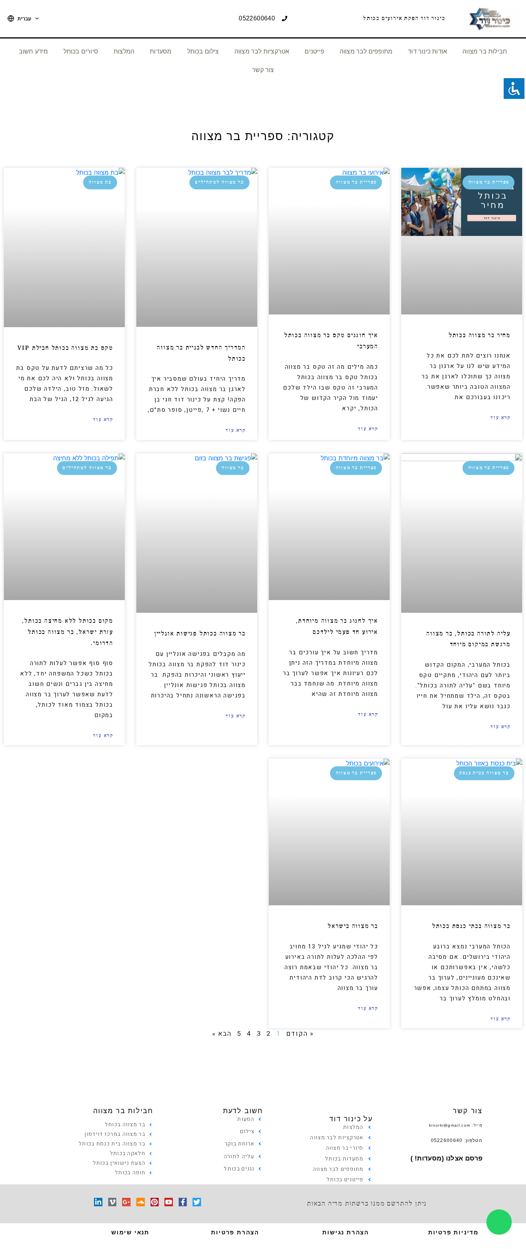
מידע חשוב (33, 51)
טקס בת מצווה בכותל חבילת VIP (65, 348)
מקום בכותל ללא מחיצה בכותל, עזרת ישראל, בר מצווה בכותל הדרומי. (67, 632)
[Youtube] (168, 1202)
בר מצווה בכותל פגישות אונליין (200, 633)
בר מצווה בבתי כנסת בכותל (471, 926)
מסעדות (160, 51)
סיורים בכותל (81, 51)
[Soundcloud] (140, 1202)
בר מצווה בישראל (353, 926)
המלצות (124, 51)
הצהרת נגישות (345, 1232)
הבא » (222, 1033)
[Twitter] (197, 1202)
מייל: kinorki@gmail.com (455, 1125)
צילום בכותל (203, 51)
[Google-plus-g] (126, 1202)
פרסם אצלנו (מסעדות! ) (446, 1158)
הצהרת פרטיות (235, 1232)
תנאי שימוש (130, 1232)
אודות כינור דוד (427, 51)
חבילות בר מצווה (484, 51)
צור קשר (263, 70)
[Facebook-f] (183, 1202)
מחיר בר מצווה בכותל (480, 335)
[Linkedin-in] (98, 1202)
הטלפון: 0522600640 (456, 1140)
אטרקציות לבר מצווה (262, 51)
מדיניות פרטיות (453, 1232)
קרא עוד (500, 418)
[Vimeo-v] (112, 1202)
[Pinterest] (155, 1202)
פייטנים (314, 51)
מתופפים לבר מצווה (366, 51)
